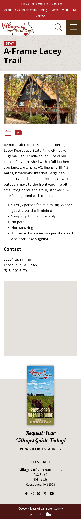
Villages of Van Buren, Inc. (40, 469)
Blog (44, 10)
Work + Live (69, 10)
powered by (37, 514)
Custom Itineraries (26, 10)
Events (54, 10)
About (8, 10)
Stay (10, 43)
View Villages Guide (40, 440)
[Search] (58, 27)
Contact (40, 16)
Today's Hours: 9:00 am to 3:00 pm (40, 3)
